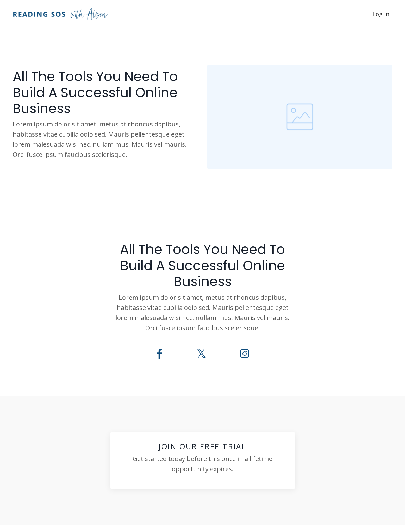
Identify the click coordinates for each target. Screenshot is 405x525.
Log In (380, 14)
